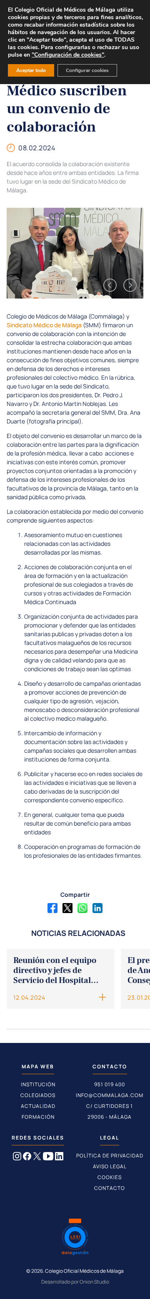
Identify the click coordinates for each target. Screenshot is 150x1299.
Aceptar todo (31, 70)
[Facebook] (53, 908)
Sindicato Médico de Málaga (44, 325)
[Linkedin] (97, 908)
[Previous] (110, 285)
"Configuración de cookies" (68, 55)
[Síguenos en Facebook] (27, 1157)
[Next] (130, 285)
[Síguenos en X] (37, 1157)
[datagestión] (75, 1238)
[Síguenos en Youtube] (48, 1157)
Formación (38, 1116)
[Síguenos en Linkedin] (59, 1157)
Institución (38, 1084)
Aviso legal (110, 1166)
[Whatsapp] (83, 908)
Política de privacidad (109, 1155)
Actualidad (38, 1106)
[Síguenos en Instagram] (17, 1157)
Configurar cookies (87, 70)
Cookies (110, 1177)
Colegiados (37, 1095)
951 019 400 (109, 1084)
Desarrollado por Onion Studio (75, 1281)
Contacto (109, 1188)
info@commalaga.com (109, 1095)
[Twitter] (67, 908)
